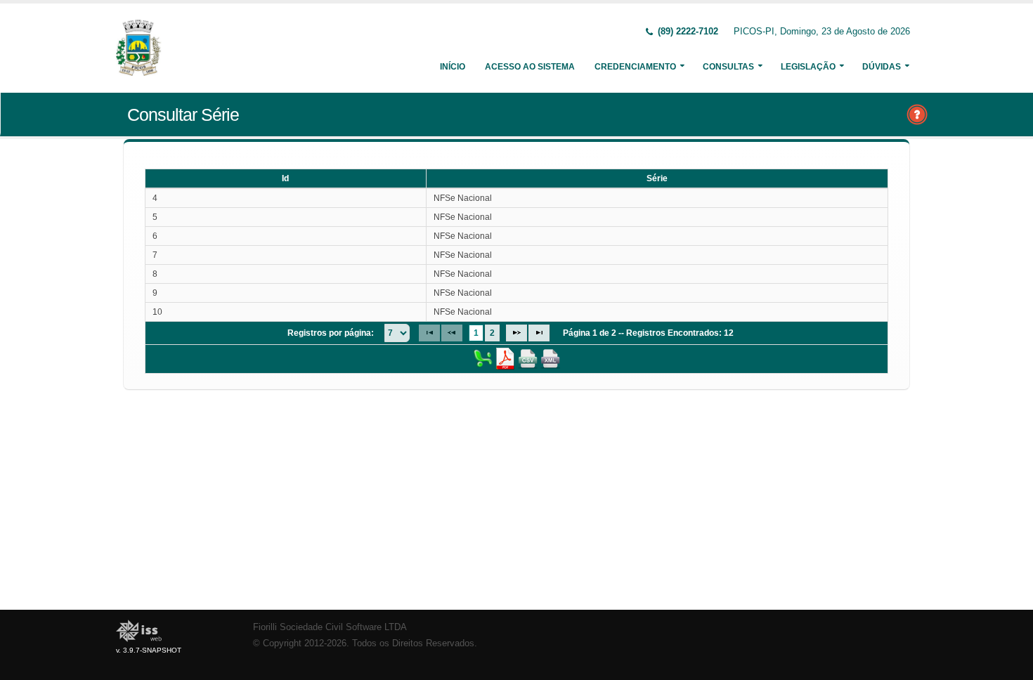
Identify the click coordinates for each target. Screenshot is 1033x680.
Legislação (808, 67)
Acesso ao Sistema (530, 67)
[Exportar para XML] (550, 358)
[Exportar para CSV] (527, 358)
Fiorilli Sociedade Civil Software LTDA (330, 627)
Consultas (728, 67)
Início (452, 67)
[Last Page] (539, 333)
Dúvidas (881, 67)
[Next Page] (516, 333)
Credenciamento (635, 67)
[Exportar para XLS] (483, 358)
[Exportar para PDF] (505, 358)
